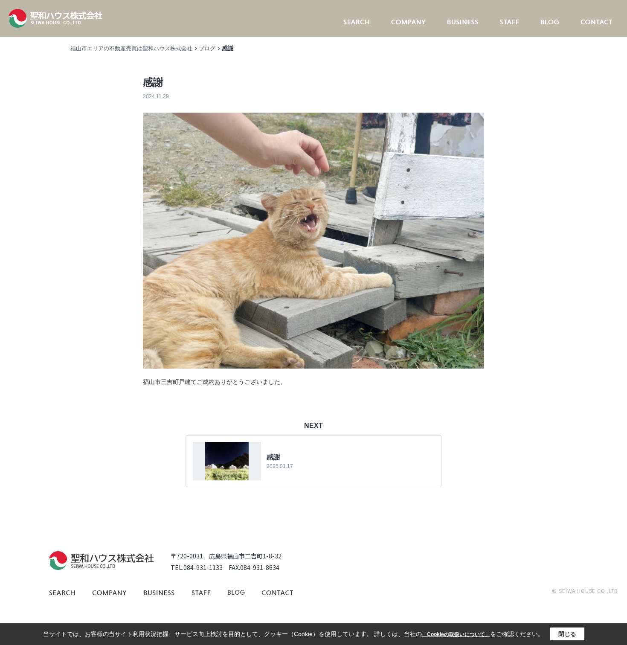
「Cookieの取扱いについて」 (456, 634)
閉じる (567, 633)
